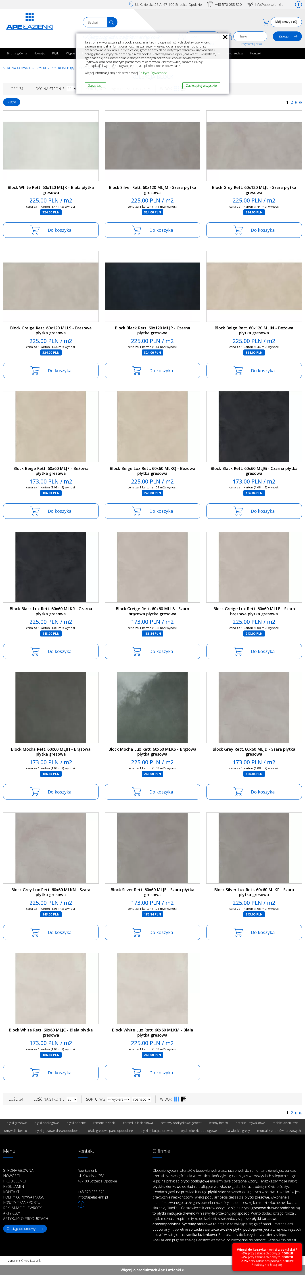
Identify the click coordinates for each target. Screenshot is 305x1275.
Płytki (55, 53)
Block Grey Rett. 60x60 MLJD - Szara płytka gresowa (254, 751)
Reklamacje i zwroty (22, 1207)
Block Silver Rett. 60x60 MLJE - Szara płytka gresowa (152, 892)
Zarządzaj (95, 85)
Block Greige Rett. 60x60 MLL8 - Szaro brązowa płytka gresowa (152, 611)
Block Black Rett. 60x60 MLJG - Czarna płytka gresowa (254, 471)
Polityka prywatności (24, 1197)
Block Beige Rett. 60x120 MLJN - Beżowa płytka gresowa (254, 330)
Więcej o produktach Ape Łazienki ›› (153, 1269)
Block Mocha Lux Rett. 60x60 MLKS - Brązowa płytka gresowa (152, 751)
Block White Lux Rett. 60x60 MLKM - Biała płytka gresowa (152, 1032)
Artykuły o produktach (25, 1218)
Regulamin (13, 1186)
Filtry (12, 102)
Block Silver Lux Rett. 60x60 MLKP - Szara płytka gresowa (254, 892)
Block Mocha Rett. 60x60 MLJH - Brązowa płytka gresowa (51, 751)
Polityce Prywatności (153, 73)
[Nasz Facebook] (298, 4)
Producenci (14, 1181)
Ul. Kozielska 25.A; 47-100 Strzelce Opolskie (168, 4)
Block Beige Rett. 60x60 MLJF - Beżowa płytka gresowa (51, 471)
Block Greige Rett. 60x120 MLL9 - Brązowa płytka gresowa (51, 330)
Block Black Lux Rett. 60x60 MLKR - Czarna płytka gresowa (51, 611)
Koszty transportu (21, 1202)
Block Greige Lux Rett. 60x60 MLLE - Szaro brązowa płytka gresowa (254, 611)
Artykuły (11, 1213)
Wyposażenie (75, 53)
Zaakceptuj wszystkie (201, 85)
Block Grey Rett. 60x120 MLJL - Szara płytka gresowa (254, 190)
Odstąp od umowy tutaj (25, 1228)
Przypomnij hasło (251, 43)
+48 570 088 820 (228, 4)
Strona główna (16, 53)
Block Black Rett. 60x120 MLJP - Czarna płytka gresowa (152, 330)
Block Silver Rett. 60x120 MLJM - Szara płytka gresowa (152, 190)
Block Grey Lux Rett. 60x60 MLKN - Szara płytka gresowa (50, 892)
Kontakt (255, 53)
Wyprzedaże (235, 53)
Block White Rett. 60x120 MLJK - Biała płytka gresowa (51, 190)
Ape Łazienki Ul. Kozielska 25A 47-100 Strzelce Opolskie (97, 1176)
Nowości (40, 53)
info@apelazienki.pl (269, 4)
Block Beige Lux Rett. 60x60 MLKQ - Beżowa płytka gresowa (152, 471)
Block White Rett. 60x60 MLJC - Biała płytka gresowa (51, 1032)
